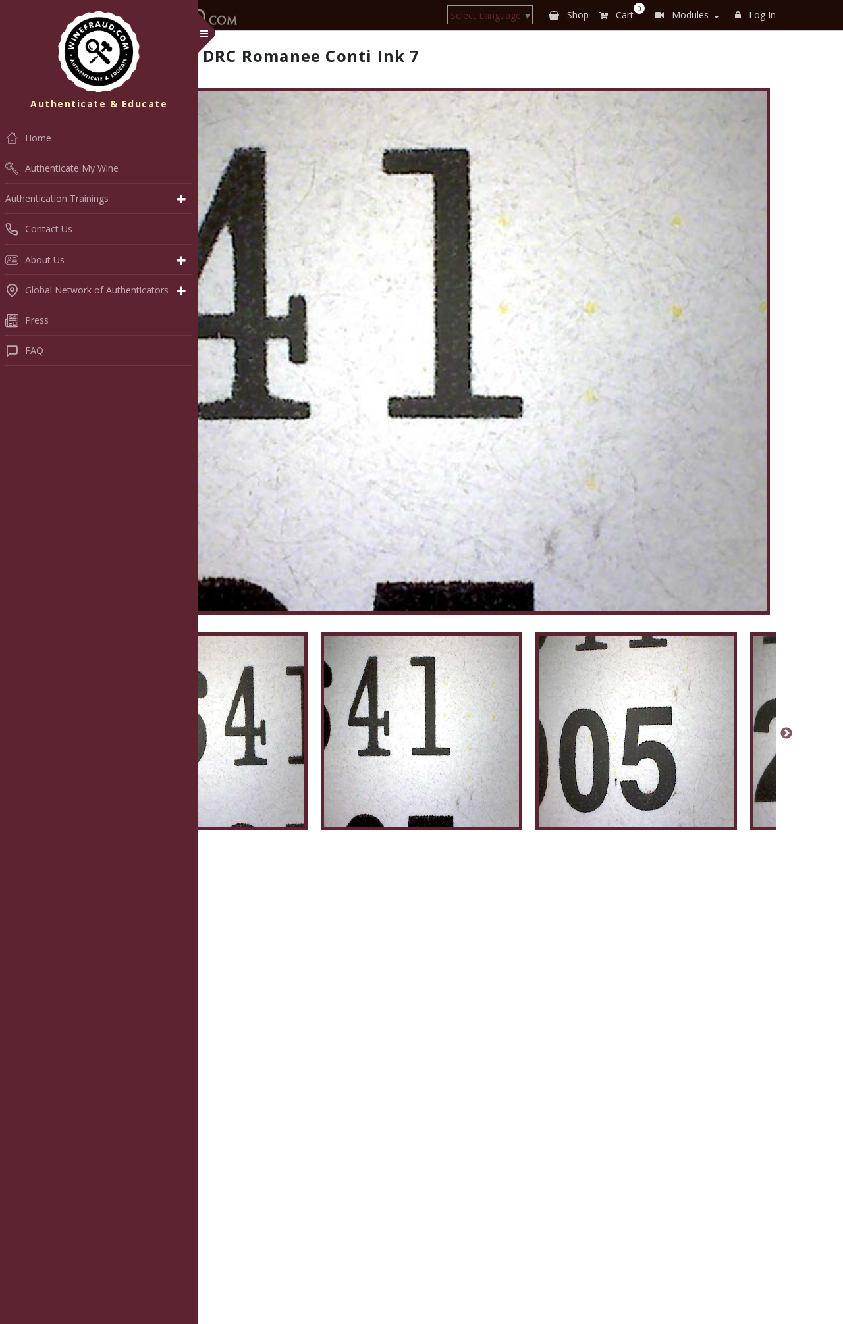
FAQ (34, 350)
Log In (761, 15)
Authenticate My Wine (72, 168)
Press (37, 320)
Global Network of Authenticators (97, 290)
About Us (45, 259)
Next (786, 733)
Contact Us (48, 228)
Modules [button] (689, 15)
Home (38, 138)
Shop (576, 15)
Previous (56, 733)
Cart (626, 12)
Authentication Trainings (57, 198)
